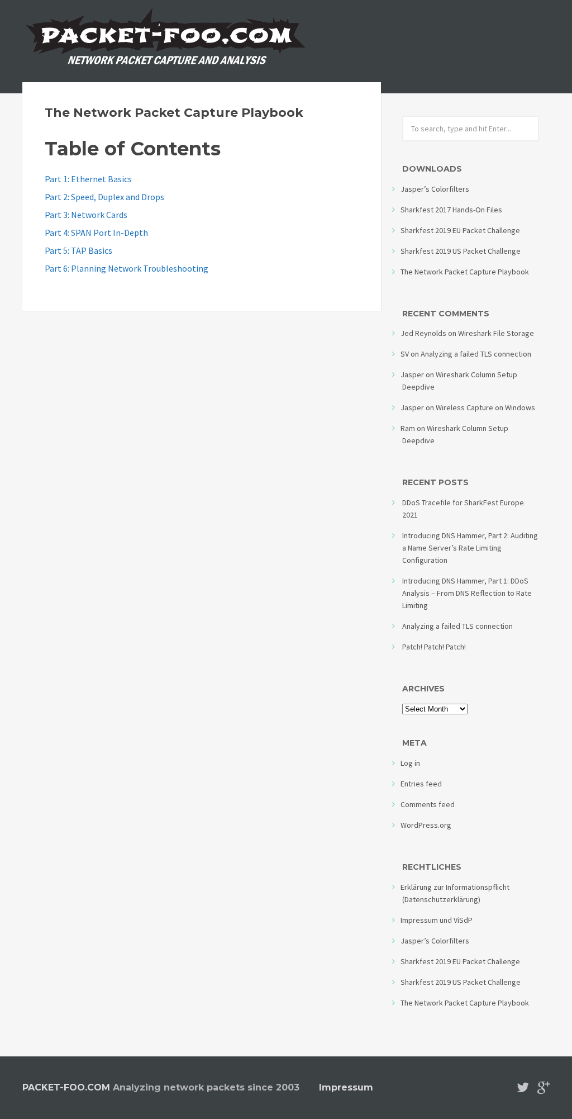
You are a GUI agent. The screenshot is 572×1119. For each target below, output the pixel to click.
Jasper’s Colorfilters (435, 189)
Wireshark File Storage (496, 333)
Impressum (346, 1087)
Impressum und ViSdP (437, 920)
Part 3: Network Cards (86, 214)
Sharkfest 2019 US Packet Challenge (461, 251)
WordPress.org (426, 825)
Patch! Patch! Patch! (434, 647)
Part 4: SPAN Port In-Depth (96, 232)
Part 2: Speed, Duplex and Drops (104, 196)
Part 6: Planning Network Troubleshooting (126, 268)
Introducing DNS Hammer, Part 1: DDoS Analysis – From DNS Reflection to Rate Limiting (467, 593)
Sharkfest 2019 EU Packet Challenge (460, 230)
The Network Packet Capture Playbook (174, 112)
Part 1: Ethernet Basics (88, 178)
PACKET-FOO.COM (66, 1087)
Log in (410, 763)
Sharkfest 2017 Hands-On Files (451, 210)
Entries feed (421, 784)
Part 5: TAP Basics (78, 250)
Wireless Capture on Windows (485, 407)
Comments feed (428, 804)
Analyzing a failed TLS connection (476, 354)
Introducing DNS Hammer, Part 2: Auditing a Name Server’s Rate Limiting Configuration (470, 547)
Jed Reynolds (423, 333)
